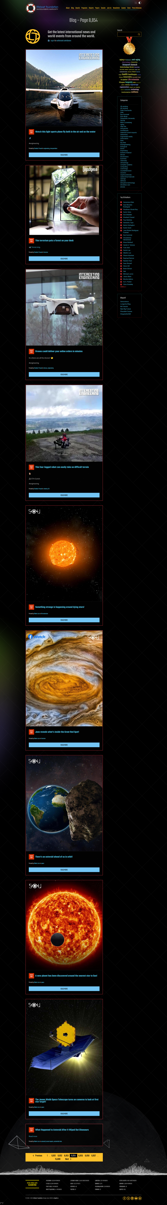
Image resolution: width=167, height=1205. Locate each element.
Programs (84, 8)
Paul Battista (127, 220)
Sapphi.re (56, 1198)
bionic (122, 149)
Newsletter (116, 8)
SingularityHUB (125, 314)
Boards (77, 8)
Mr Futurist (124, 306)
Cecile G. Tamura (129, 245)
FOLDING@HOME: (99, 1186)
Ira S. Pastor (127, 282)
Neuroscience (138, 82)
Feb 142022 (31, 132)
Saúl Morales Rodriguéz (127, 206)
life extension (44, 613)
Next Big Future (125, 309)
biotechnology (124, 67)
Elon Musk (123, 116)
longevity (129, 82)
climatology (124, 163)
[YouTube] (136, 1198)
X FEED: (48, 1183)
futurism (46, 252)
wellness (134, 92)
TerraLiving (35, 247)
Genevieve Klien (128, 202)
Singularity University (127, 118)
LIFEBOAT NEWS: (74, 1180)
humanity (139, 74)
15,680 (57, 1159)
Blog (72, 8)
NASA (134, 82)
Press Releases (136, 8)
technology (135, 90)
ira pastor (124, 80)
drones (45, 368)
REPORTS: (72, 1186)
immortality (127, 77)
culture (136, 69)
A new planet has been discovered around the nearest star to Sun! (66, 976)
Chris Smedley (128, 284)
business (123, 159)
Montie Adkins (128, 279)
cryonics (123, 173)
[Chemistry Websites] (129, 46)
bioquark (126, 64)
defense (123, 181)
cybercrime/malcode (127, 177)
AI (125, 60)
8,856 (87, 1155)
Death (139, 69)
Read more (64, 155)
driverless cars (125, 185)
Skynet (122, 120)
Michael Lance (128, 274)
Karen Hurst (127, 228)
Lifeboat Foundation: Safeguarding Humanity (42, 8)
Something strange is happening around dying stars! (59, 607)
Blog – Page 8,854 (83, 20)
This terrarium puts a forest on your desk (54, 241)
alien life (123, 126)
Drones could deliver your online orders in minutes (59, 351)
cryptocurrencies (126, 175)
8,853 (66, 1155)
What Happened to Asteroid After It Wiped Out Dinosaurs (62, 1130)
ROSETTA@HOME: (50, 1189)
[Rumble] (139, 1198)
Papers (97, 8)
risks (134, 87)
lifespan (122, 82)
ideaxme (121, 77)
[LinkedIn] (132, 1198)
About (68, 8)
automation (124, 138)
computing (124, 167)
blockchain (137, 67)
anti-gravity (124, 128)
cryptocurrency (132, 69)
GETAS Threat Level (32, 1184)
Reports (91, 8)
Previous (38, 1155)
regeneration (124, 87)
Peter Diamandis (126, 110)
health (125, 74)
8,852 (60, 1155)
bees (122, 140)
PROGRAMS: (122, 1186)
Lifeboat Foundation (38, 1198)
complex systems (126, 165)
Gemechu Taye (128, 223)
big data (123, 143)
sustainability (127, 90)
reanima (127, 85)
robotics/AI (46, 489)
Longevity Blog (125, 304)
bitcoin (132, 67)
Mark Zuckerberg (126, 122)
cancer (126, 69)
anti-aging (136, 60)
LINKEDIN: (97, 1180)
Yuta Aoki (126, 248)
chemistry (123, 161)
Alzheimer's (128, 60)
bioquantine (134, 62)
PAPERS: (72, 1189)
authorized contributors (64, 40)
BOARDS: (121, 1183)
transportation (53, 148)
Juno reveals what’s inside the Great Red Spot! (57, 732)
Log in (52, 40)
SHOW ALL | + (123, 287)
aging (122, 60)
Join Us (109, 8)
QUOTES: (121, 1189)
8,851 (54, 1155)
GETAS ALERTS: (123, 1180)
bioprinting (124, 151)
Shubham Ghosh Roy (130, 209)
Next (67, 1159)
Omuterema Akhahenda (127, 239)
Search (139, 34)
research (131, 87)
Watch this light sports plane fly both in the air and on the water (65, 132)
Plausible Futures (126, 311)
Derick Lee (126, 250)
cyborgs (123, 179)
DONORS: (97, 1183)
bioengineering (125, 145)
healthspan (132, 74)
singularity (138, 87)
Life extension (133, 79)
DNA (121, 112)
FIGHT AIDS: (49, 1186)
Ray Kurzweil (124, 114)
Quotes (123, 8)
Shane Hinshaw (128, 255)
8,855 (80, 1155)
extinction (130, 72)
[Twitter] (128, 1198)
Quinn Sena (127, 212)
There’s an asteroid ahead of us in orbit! (54, 857)
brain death (122, 69)
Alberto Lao (37, 613)
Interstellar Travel (136, 77)
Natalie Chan (127, 261)
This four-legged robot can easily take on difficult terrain (62, 467)
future (134, 72)
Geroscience (124, 302)
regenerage (134, 85)
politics (122, 85)
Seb (124, 271)
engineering (46, 148)
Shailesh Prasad (38, 148)
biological (123, 147)
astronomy (124, 134)
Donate (103, 8)
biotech (134, 64)
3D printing (124, 106)
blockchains (124, 157)
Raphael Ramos (128, 258)
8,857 (93, 1155)
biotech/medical (125, 153)
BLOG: (71, 1183)
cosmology (124, 169)
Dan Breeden (127, 215)
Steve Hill (126, 266)
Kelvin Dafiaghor (129, 225)
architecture (124, 130)
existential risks (58, 1141)
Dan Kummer (127, 235)
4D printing (124, 108)
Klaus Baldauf (128, 242)
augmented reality (126, 137)
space (42, 863)
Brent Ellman (127, 269)
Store (129, 8)
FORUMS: (97, 1189)
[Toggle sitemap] (136, 3)
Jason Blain (127, 276)
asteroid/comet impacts (47, 1141)
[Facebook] (124, 1198)
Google (120, 74)
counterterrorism (126, 171)
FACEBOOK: (49, 1180)
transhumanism (126, 92)
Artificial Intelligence (126, 62)
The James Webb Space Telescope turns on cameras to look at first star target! (66, 1101)
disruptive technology (127, 183)
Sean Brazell (127, 263)
